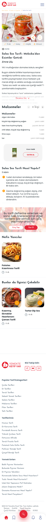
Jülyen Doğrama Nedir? (12, 487)
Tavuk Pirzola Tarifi (10, 442)
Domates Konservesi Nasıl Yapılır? (17, 491)
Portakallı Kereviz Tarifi (12, 430)
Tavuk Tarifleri (8, 393)
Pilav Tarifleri (7, 407)
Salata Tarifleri (8, 400)
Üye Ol (31, 227)
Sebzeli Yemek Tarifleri (11, 396)
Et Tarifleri (6, 389)
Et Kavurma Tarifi (9, 427)
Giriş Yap (16, 227)
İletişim (6, 508)
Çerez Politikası (10, 511)
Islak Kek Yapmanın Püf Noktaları (17, 483)
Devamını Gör (21, 98)
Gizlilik (14, 508)
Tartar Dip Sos (32, 310)
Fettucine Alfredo (9, 438)
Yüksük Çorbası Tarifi (11, 434)
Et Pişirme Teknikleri (11, 472)
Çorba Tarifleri (8, 385)
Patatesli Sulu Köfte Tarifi (13, 445)
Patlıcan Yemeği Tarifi (11, 449)
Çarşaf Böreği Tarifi (10, 453)
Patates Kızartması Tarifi (11, 267)
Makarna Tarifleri (9, 404)
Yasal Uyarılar (25, 508)
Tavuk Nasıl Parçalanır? (12, 494)
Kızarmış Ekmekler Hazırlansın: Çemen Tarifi (8, 315)
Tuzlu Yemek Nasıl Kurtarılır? (14, 479)
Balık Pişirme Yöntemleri (12, 465)
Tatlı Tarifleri (7, 411)
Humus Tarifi (7, 423)
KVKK (35, 511)
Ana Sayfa (5, 10)
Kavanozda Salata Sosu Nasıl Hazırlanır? (20, 476)
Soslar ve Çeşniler (15, 10)
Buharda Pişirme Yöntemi (13, 468)
